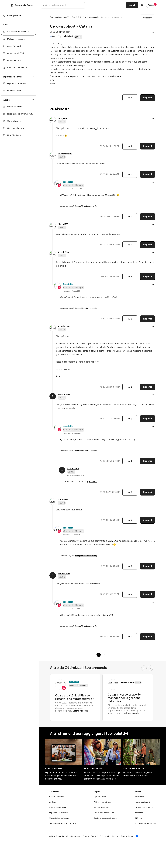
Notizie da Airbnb (15, 107)
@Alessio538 (71, 297)
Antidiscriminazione (57, 807)
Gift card (138, 818)
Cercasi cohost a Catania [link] (111, 17)
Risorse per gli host (101, 807)
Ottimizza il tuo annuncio (18, 32)
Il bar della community (17, 68)
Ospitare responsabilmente (105, 818)
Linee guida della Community (20, 114)
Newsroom (139, 797)
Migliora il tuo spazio (16, 39)
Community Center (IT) (59, 17)
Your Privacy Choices (125, 836)
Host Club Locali (14, 135)
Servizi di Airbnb (14, 91)
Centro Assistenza (15, 128)
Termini (94, 836)
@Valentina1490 (68, 195)
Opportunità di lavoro (144, 807)
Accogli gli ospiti (14, 46)
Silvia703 (68, 36)
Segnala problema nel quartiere (62, 823)
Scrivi (132, 5)
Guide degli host (14, 60)
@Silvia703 (66, 128)
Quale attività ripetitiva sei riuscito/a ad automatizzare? (74, 697)
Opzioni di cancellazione (59, 818)
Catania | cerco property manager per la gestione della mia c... (124, 698)
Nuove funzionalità (142, 802)
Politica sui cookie (107, 836)
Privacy (86, 836)
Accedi (151, 5)
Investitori (139, 813)
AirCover (53, 802)
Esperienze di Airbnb (16, 84)
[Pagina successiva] (111, 655)
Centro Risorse (14, 121)
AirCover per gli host (102, 802)
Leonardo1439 (127, 682)
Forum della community (104, 813)
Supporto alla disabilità (58, 813)
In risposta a (72, 189)
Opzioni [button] (146, 18)
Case (74, 17)
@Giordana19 (72, 541)
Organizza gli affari (15, 53)
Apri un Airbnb (100, 797)
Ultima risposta (80, 710)
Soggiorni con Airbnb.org (145, 823)
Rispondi (147, 97)
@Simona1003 (67, 439)
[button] (153, 32)
